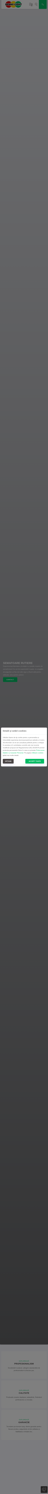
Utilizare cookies (37, 753)
